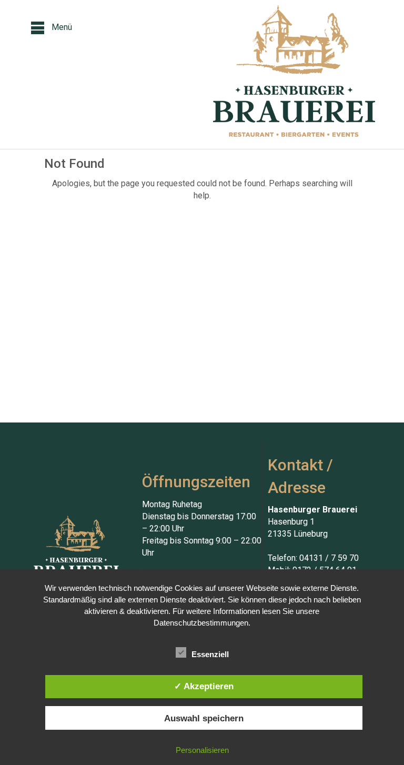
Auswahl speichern (204, 718)
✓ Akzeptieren (204, 686)
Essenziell (210, 654)
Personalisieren (202, 750)
